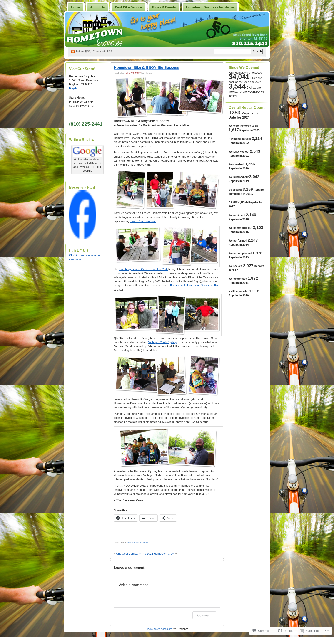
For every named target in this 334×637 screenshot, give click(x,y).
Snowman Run (210, 285)
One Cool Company (128, 553)
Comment (204, 615)
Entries (83, 51)
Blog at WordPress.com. (159, 628)
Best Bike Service (128, 7)
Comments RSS (102, 51)
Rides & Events (164, 7)
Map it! (73, 88)
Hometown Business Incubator (210, 7)
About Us (97, 7)
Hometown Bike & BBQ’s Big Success (146, 67)
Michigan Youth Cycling (162, 342)
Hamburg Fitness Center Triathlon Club (143, 269)
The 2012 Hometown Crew (157, 553)
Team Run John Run (143, 221)
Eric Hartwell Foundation (185, 285)
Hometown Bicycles (138, 542)
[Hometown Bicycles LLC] (82, 238)
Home (75, 7)
